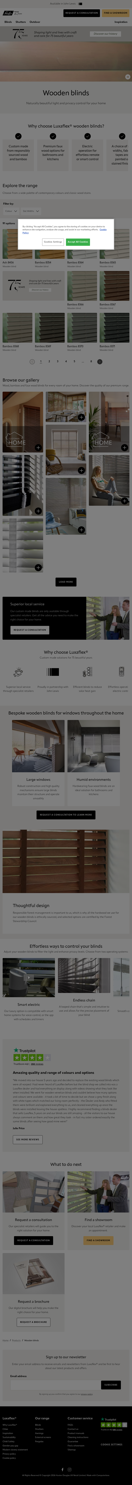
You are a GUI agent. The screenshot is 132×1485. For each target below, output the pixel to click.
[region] (66, 234)
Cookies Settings (53, 242)
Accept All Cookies (78, 242)
